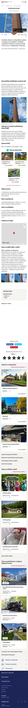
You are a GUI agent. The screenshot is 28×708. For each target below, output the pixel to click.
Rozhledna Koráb (17, 5)
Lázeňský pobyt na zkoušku (10, 546)
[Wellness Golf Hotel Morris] (14, 378)
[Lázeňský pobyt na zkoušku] (14, 536)
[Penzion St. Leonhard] (14, 173)
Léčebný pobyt (7, 520)
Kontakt (3, 689)
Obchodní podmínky (6, 685)
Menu (25, 2)
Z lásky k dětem (7, 493)
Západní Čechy (9, 5)
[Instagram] (22, 702)
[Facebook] (18, 702)
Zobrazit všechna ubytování (13, 185)
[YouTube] (25, 702)
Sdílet (5, 34)
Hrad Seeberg (6, 642)
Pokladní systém (5, 697)
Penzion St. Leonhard (14, 178)
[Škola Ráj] (14, 405)
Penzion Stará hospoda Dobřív (11, 444)
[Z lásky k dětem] (14, 482)
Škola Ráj (5, 416)
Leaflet (14, 244)
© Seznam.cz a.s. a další (21, 244)
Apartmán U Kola (19, 161)
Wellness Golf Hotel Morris (10, 388)
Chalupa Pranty (6, 161)
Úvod (2, 5)
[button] (25, 225)
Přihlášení (3, 691)
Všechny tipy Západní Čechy (18, 565)
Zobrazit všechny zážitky (19, 471)
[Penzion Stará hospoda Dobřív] (14, 433)
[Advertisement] (14, 65)
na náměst (22, 202)
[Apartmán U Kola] (21, 156)
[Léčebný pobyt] (14, 509)
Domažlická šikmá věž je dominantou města (13, 587)
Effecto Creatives (5, 705)
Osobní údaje (4, 687)
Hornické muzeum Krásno (10, 615)
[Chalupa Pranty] (7, 156)
